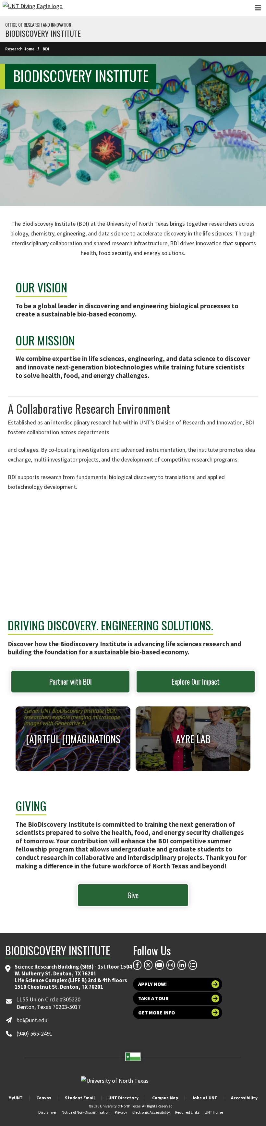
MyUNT (15, 1098)
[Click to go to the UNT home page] (33, 8)
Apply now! (152, 984)
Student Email (80, 1098)
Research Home (19, 48)
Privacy (121, 1112)
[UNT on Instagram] (170, 965)
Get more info (156, 1013)
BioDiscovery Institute (43, 33)
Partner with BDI (70, 681)
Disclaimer (47, 1112)
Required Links (187, 1112)
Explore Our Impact (196, 681)
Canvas (43, 1098)
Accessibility (244, 1098)
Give (133, 895)
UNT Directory (123, 1098)
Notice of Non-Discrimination (86, 1112)
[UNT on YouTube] (159, 965)
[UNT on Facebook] (137, 965)
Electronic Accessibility (151, 1112)
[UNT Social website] (192, 965)
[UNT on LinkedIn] (181, 965)
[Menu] (258, 8)
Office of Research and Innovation (38, 24)
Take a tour (153, 998)
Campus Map (165, 1098)
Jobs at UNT (204, 1098)
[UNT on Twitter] (148, 965)
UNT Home (214, 1112)
